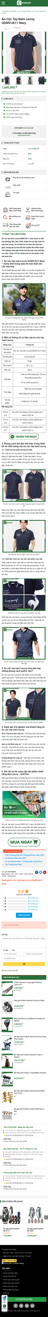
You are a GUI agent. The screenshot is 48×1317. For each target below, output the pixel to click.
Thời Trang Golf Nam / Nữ (26, 11)
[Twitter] (40, 872)
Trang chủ (5, 11)
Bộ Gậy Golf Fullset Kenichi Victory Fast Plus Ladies (30, 1038)
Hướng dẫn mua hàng (10, 1290)
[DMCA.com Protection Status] (9, 1260)
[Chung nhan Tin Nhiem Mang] (13, 1263)
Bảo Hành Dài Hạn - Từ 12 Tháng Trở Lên (20, 1149)
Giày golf (16, 185)
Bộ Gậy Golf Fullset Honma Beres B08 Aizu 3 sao (29, 1092)
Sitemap (6, 1293)
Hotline (24, 128)
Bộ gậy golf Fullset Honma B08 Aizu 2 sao (29, 1110)
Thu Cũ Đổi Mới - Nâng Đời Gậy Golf (18, 1127)
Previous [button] (3, 80)
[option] (24, 53)
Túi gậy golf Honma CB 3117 (11, 1230)
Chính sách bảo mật (10, 1286)
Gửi (24, 964)
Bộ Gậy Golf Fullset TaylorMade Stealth (30, 1073)
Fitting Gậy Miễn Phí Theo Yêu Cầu (17, 1173)
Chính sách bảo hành (10, 1273)
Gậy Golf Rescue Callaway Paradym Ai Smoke (29, 1020)
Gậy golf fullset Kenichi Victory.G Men (29, 1000)
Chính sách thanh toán (11, 1280)
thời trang (10, 737)
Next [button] (45, 80)
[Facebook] (36, 872)
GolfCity (17, 253)
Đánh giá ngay (24, 915)
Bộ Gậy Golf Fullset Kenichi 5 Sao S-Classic (28, 1056)
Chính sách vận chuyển (11, 1283)
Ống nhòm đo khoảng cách (24, 178)
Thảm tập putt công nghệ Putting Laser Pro (28, 983)
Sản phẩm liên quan (12, 1201)
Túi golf (16, 193)
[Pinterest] (44, 872)
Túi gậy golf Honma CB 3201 (35, 1230)
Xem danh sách (24, 135)
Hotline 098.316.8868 (24, 1299)
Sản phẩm (13, 11)
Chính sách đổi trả (9, 1276)
